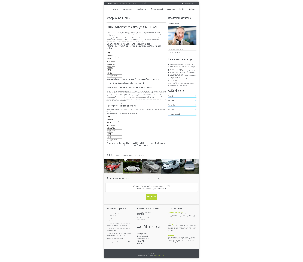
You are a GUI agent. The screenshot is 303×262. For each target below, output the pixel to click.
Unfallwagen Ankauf (127, 9)
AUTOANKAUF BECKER (160, 255)
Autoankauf (115, 9)
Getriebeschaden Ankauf (157, 9)
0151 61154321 (141, 3)
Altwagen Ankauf (171, 9)
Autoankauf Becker (113, 3)
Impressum (140, 243)
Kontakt (193, 9)
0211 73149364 (127, 3)
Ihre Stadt (181, 9)
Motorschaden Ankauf (142, 9)
